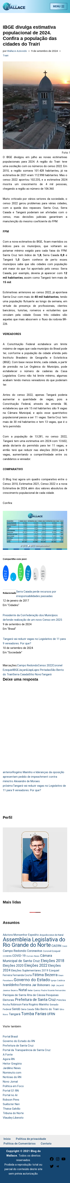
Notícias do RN (12, 1077)
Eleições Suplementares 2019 (29, 970)
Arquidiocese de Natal (51, 934)
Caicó (64, 946)
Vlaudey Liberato (13, 1117)
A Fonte (8, 1054)
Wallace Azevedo (17, 50)
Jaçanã (23, 670)
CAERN (56, 946)
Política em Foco (13, 1086)
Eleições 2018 (52, 960)
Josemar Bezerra (10, 990)
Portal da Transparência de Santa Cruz (27, 1050)
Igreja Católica (58, 980)
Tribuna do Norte (13, 1113)
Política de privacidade (31, 1139)
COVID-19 (19, 956)
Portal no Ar (10, 1095)
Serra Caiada (21, 674)
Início (7, 1139)
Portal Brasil (10, 1036)
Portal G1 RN (11, 1090)
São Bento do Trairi (47, 1009)
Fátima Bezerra (44, 975)
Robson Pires (11, 1099)
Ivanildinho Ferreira (17, 985)
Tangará (46, 674)
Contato (46, 1143)
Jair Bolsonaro (41, 985)
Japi (30, 670)
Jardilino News (12, 1068)
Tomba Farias (33, 1013)
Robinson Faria (19, 1004)
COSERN (7, 956)
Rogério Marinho (39, 1004)
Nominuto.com (12, 1072)
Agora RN (9, 1059)
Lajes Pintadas (42, 670)
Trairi (5, 55)
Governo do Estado (32, 979)
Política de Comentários (19, 1143)
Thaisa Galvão (11, 1108)
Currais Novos (32, 956)
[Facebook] (51, 1160)
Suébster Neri (11, 1104)
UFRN (51, 1014)
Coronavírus (34, 951)
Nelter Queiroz (34, 990)
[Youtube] (63, 1160)
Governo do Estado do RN (19, 1041)
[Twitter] (51, 1167)
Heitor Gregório (12, 1063)
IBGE (16, 670)
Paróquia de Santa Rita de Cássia (24, 995)
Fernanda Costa (22, 975)
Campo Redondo (27, 665)
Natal (22, 990)
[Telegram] (57, 1167)
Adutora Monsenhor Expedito (21, 934)
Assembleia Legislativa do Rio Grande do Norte (34, 942)
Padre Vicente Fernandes (53, 990)
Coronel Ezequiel (51, 951)
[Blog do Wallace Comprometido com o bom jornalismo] (14, 6)
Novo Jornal (10, 1081)
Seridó (16, 1009)
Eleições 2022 (35, 965)
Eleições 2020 (13, 965)
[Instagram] (57, 1160)
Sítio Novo (35, 674)
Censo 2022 (45, 665)
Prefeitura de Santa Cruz (35, 999)
